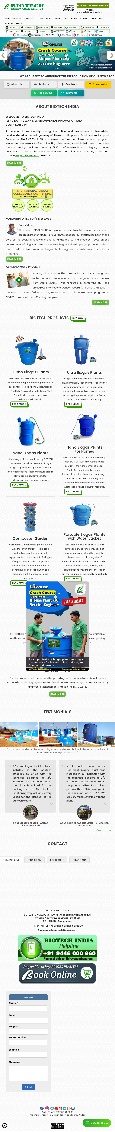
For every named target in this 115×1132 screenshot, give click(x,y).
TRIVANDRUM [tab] (11, 860)
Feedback (71, 84)
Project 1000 (45, 93)
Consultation (100, 84)
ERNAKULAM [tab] (34, 860)
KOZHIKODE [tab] (57, 860)
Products (43, 84)
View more (103, 830)
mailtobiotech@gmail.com (61, 930)
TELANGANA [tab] (79, 860)
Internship (71, 93)
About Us (16, 84)
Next (113, 793)
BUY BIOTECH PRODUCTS (92, 5)
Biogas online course (27, 155)
